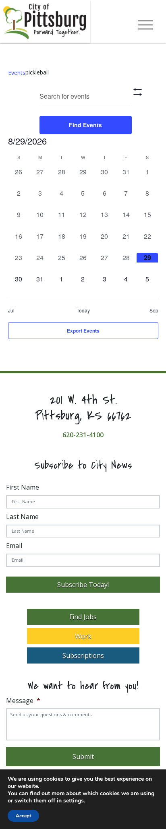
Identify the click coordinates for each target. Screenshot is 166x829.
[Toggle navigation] (145, 23)
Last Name (22, 516)
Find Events (85, 125)
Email (14, 545)
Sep (153, 310)
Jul (11, 310)
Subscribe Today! (83, 584)
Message (23, 701)
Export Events (83, 330)
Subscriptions (83, 655)
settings (73, 800)
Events (16, 72)
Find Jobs (83, 616)
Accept (23, 815)
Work (83, 636)
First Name (22, 487)
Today (83, 310)
